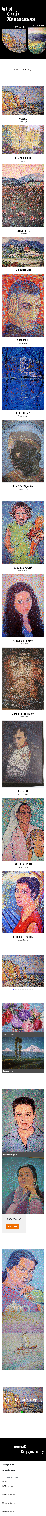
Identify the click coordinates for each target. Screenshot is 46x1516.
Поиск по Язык (8, 1511)
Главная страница (23, 70)
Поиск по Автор (8, 1494)
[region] (23, 1400)
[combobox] (23, 1477)
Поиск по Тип (7, 1486)
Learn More (12, 1226)
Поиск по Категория (10, 1503)
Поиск (4, 1482)
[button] (22, 1412)
